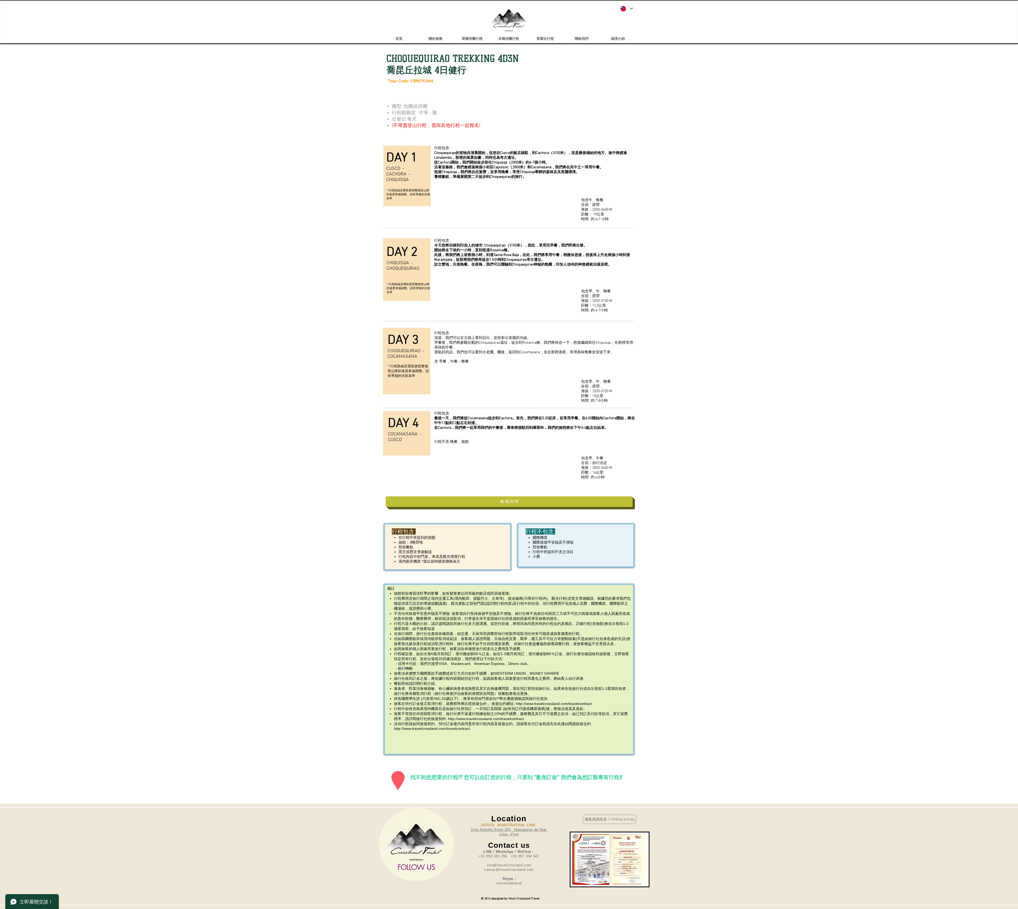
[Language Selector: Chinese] (626, 9)
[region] (416, 844)
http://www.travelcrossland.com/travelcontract (554, 703)
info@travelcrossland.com (509, 865)
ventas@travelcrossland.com (509, 870)
